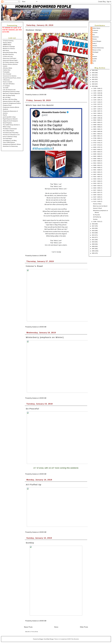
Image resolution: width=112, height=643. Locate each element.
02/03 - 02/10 (97, 194)
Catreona (95, 30)
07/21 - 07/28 (97, 140)
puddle (95, 58)
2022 (93, 79)
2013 (93, 235)
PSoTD (5, 115)
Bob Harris (6, 50)
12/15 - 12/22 (97, 93)
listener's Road (97, 208)
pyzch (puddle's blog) (9, 117)
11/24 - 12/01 (97, 99)
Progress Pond (7, 105)
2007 (93, 248)
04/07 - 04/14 (97, 174)
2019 (93, 86)
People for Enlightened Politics (12, 103)
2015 (93, 230)
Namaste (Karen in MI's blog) (11, 101)
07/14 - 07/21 (97, 142)
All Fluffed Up (97, 217)
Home (56, 627)
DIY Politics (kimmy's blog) (10, 62)
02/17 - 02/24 (97, 190)
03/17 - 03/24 (97, 181)
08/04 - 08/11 (97, 136)
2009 (93, 244)
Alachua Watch (7, 42)
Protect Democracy (98, 47)
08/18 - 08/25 (97, 131)
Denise (95, 39)
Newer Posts (28, 627)
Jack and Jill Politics (9, 83)
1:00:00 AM (42, 94)
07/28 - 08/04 (97, 138)
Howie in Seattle (7, 81)
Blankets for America (9, 48)
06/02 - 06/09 (97, 156)
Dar (94, 34)
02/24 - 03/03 (97, 188)
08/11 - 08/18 (97, 133)
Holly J (95, 43)
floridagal (95, 52)
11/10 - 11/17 (97, 104)
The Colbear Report (8, 130)
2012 (93, 237)
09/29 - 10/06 (97, 118)
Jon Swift (5, 87)
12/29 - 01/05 (97, 88)
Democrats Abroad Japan (10, 60)
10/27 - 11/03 (97, 109)
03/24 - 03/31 (97, 179)
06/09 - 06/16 (97, 154)
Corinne (95, 32)
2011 (93, 239)
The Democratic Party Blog (10, 132)
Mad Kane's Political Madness (11, 93)
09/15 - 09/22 (97, 122)
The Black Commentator (10, 128)
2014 (93, 232)
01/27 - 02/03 (97, 197)
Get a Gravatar (7, 74)
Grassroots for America (9, 76)
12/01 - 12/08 (97, 97)
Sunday (95, 219)
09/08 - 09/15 (97, 124)
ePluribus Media (7, 68)
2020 (93, 84)
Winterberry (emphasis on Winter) (45, 337)
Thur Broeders (75, 639)
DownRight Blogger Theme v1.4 (52, 639)
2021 (93, 81)
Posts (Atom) (35, 631)
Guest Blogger (97, 41)
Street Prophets (7, 122)
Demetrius (96, 37)
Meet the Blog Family (9, 95)
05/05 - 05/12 (97, 165)
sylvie (94, 61)
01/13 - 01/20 (97, 201)
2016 (93, 228)
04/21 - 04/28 (97, 169)
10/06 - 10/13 (97, 115)
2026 (93, 70)
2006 (93, 251)
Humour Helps (97, 203)
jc (93, 54)
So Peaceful (96, 214)
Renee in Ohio (97, 50)
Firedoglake (6, 72)
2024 (93, 75)
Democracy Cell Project (9, 58)
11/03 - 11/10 (97, 106)
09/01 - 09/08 (97, 127)
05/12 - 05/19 (97, 163)
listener (95, 56)
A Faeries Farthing (8, 40)
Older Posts (84, 627)
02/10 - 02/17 (97, 192)
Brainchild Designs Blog (10, 52)
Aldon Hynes (96, 28)
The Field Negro (7, 138)
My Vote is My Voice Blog (10, 99)
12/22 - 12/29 (97, 90)
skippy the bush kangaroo (10, 121)
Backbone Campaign (9, 46)
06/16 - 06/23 (97, 151)
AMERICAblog (7, 44)
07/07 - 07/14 (97, 145)
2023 (93, 77)
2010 (93, 241)
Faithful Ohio (6, 70)
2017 (93, 226)
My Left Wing (6, 97)
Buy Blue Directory (8, 54)
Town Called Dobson (9, 142)
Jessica (95, 45)
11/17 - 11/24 (97, 102)
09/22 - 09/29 (97, 120)
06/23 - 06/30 (97, 149)
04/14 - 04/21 (97, 172)
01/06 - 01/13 (97, 221)
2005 (93, 253)
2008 (93, 246)
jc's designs (6, 85)
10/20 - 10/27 (97, 111)
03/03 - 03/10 (97, 185)
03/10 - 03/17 (97, 183)
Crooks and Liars (8, 56)
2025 (93, 72)
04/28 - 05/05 (97, 167)
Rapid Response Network (10, 119)
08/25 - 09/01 (97, 129)
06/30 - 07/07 (97, 147)
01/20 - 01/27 (97, 199)
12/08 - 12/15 (97, 95)
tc (93, 63)
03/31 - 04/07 (97, 176)
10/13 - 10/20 (97, 113)
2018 (93, 223)
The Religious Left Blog (10, 140)
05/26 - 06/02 (97, 158)
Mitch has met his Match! (100, 206)
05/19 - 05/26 (97, 160)
